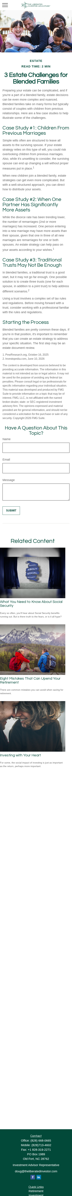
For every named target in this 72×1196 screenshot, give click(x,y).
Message (9, 480)
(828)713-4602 (41, 1145)
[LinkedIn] (39, 1177)
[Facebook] (32, 1177)
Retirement (36, 1191)
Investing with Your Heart (20, 755)
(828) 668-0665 (40, 1140)
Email (6, 459)
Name (7, 439)
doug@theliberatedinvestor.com (36, 1171)
